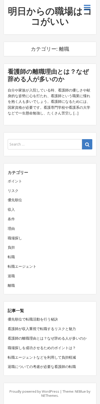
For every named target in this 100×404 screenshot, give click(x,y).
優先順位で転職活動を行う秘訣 (33, 319)
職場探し (15, 237)
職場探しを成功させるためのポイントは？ (42, 347)
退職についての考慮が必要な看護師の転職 (42, 366)
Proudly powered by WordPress (34, 391)
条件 (11, 218)
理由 (11, 228)
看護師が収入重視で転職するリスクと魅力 (42, 328)
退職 (11, 275)
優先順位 (15, 199)
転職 (11, 256)
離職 (11, 285)
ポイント (15, 181)
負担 (11, 247)
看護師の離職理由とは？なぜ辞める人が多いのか (48, 75)
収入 (11, 209)
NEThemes (49, 395)
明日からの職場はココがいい (50, 16)
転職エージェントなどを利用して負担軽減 (42, 357)
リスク (13, 190)
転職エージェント (22, 266)
